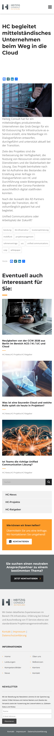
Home (8, 656)
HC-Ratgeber (26, 354)
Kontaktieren (21, 541)
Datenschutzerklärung (14, 635)
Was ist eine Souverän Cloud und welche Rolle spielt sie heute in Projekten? (27, 404)
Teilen (4, 261)
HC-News (6, 354)
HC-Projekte (16, 354)
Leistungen (10, 662)
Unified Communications (37, 243)
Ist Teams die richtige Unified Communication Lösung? (20, 463)
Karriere (36, 667)
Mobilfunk (7, 236)
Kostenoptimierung (40, 230)
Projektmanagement (24, 236)
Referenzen (37, 662)
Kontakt (6, 631)
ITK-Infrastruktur (22, 230)
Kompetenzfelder (13, 667)
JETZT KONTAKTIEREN (26, 578)
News (7, 673)
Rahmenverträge (10, 243)
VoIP (5, 250)
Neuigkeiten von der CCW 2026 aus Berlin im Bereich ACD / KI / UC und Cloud (23, 343)
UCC (22, 243)
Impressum (19, 631)
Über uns (36, 656)
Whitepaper (15, 250)
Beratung (7, 230)
